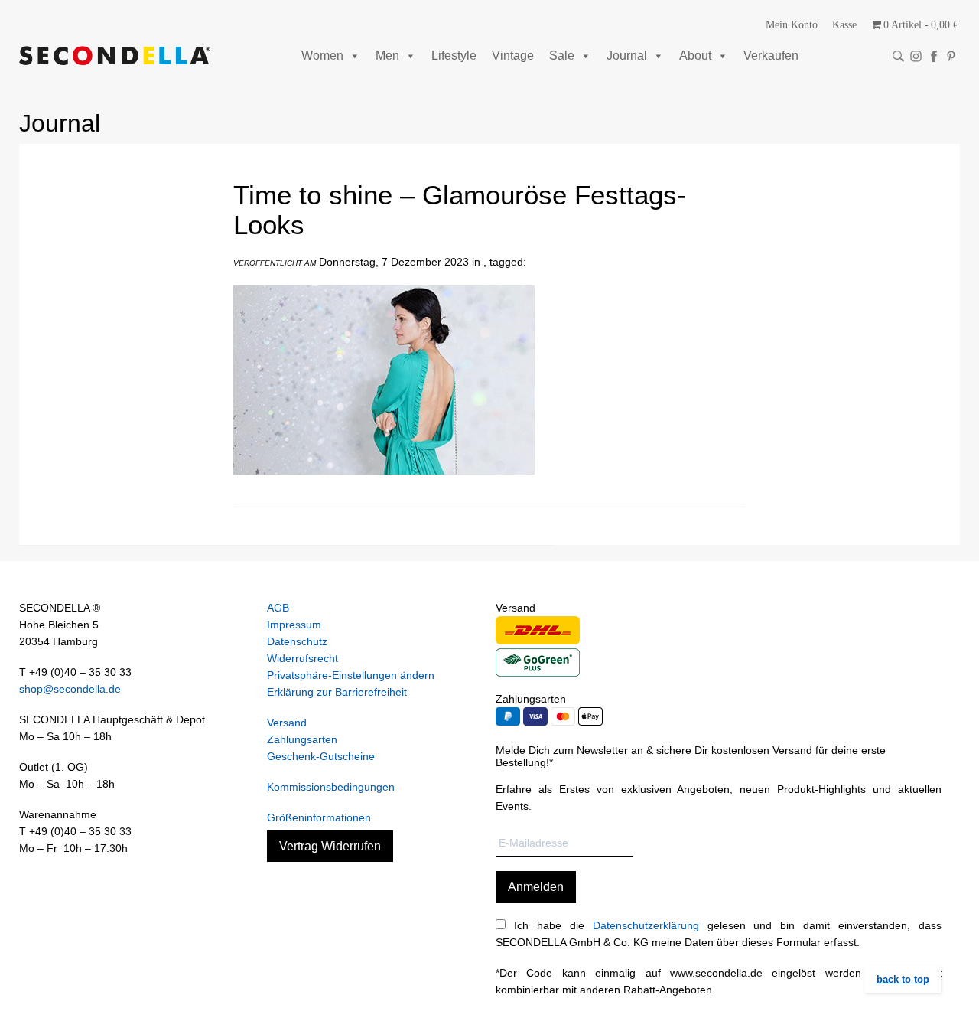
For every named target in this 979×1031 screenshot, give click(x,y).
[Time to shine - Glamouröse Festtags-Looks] (384, 486)
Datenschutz (297, 641)
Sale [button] (561, 55)
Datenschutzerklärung (646, 925)
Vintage (513, 55)
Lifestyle (453, 55)
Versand (287, 722)
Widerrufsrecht (302, 658)
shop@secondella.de (70, 689)
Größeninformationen (319, 817)
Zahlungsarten (302, 739)
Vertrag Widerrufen (330, 846)
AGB (278, 608)
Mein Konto (792, 25)
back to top (903, 979)
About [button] (695, 55)
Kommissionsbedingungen (331, 787)
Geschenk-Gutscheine (321, 756)
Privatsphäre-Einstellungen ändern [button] (350, 675)
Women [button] (322, 55)
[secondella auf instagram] (916, 56)
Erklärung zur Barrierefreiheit (337, 692)
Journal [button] (627, 55)
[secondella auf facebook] (933, 56)
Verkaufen (770, 55)
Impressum (294, 624)
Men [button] (387, 55)
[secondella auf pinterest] (951, 56)
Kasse (844, 25)
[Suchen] (898, 56)
